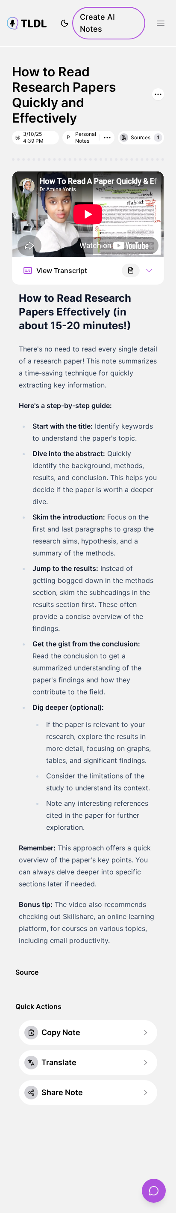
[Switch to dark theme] (64, 23)
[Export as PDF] (131, 270)
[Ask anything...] (154, 1191)
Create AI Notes (97, 22)
